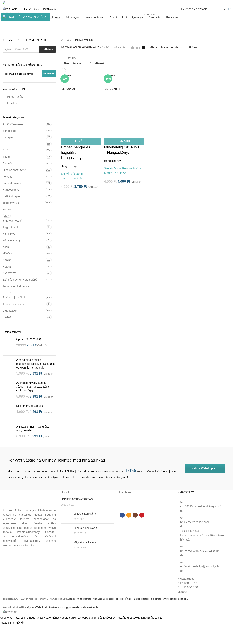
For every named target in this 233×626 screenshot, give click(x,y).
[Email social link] (221, 2)
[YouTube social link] (228, 2)
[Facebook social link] (217, 2)
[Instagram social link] (225, 2)
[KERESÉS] (173, 9)
